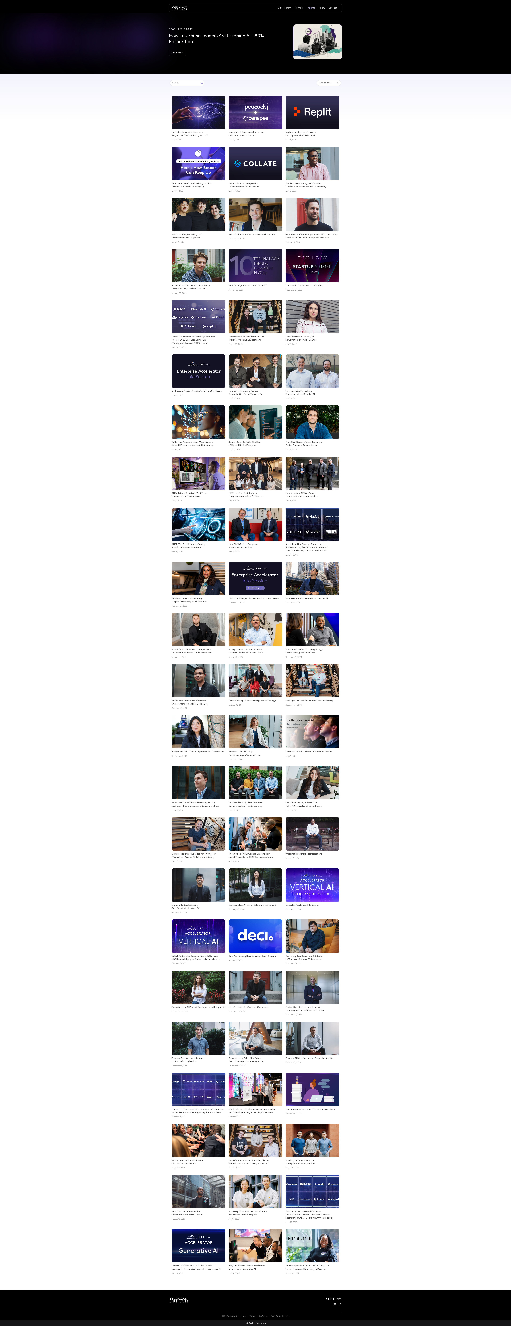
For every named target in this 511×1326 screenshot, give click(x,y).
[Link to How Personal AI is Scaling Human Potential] (312, 583)
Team (322, 8)
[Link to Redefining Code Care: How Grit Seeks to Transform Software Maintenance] (312, 942)
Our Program (284, 8)
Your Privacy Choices (280, 1316)
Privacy (253, 1316)
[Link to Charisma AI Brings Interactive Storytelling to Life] (312, 1043)
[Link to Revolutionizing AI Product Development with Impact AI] (198, 992)
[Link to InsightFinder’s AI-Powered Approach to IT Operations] (198, 736)
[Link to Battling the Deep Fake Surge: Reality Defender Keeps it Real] (312, 1147)
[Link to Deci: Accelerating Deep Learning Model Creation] (255, 940)
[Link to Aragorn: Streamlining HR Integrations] (312, 838)
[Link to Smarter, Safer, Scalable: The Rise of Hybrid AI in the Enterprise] (255, 428)
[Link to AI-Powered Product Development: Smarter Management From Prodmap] (198, 687)
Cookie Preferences (257, 1323)
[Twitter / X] (335, 1304)
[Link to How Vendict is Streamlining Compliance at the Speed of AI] (312, 377)
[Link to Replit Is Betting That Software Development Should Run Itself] (312, 119)
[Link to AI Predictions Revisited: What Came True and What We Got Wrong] (198, 479)
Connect (332, 8)
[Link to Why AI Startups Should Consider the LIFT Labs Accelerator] (198, 1147)
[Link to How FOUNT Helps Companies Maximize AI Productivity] (255, 530)
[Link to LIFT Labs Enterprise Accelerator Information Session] (198, 375)
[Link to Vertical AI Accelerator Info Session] (312, 889)
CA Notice (263, 1316)
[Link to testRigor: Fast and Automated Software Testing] (312, 685)
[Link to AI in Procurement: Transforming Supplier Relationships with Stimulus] (198, 585)
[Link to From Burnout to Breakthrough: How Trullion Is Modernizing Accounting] (255, 323)
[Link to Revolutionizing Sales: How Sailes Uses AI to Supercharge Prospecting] (255, 1044)
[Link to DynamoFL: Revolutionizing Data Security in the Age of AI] (198, 891)
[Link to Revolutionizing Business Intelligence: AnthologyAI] (255, 685)
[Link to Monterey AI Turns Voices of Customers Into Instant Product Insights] (255, 1198)
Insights (311, 8)
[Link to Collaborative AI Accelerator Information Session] (312, 736)
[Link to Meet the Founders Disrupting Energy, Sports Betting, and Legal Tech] (312, 636)
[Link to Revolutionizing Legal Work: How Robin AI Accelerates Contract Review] (312, 789)
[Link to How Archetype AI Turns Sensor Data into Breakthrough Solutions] (312, 479)
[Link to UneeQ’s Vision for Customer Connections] (255, 992)
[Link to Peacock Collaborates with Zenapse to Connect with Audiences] (255, 119)
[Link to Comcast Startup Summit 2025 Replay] (312, 270)
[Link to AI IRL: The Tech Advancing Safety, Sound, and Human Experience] (198, 530)
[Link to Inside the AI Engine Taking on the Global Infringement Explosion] (198, 221)
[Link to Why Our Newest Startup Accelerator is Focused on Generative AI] (255, 1252)
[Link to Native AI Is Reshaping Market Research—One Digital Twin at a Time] (255, 377)
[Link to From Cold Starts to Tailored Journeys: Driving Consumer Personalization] (312, 428)
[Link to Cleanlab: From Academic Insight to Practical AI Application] (198, 1044)
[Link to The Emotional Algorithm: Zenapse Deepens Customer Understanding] (255, 789)
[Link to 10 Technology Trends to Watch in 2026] (255, 270)
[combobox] (184, 83)
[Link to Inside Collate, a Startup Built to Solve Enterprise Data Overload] (255, 170)
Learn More (178, 53)
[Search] (202, 83)
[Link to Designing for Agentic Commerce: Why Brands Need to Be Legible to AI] (198, 119)
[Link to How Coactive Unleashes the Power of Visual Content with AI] (198, 1198)
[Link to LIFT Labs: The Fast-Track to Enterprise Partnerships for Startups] (255, 479)
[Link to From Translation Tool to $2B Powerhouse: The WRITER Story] (312, 323)
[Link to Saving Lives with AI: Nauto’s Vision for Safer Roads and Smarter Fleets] (255, 636)
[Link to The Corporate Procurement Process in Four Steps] (312, 1094)
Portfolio (299, 8)
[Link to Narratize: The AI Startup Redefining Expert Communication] (255, 738)
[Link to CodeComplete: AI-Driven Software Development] (255, 889)
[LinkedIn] (340, 1304)
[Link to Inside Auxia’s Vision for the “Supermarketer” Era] (255, 219)
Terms (243, 1316)
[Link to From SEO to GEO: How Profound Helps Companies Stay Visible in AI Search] (198, 272)
